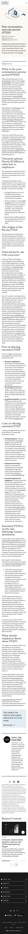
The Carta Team (16, 738)
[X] (17, 910)
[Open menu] (26, 3)
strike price (17, 108)
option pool (5, 129)
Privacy (11, 927)
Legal (6, 927)
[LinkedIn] (10, 910)
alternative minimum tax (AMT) (13, 277)
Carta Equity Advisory (9, 699)
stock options (6, 81)
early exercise (16, 678)
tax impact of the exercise (14, 119)
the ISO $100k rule (18, 475)
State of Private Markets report (16, 564)
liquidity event (19, 507)
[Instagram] (14, 910)
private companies (15, 150)
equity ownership (15, 139)
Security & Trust (19, 927)
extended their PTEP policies (11, 540)
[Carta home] (4, 3)
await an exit (19, 418)
